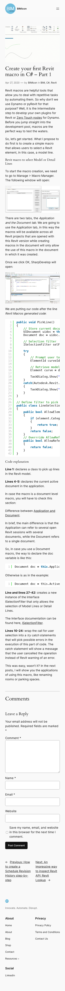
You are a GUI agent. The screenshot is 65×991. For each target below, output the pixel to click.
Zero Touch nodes (29, 117)
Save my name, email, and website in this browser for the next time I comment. (33, 832)
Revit (54, 82)
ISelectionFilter (32, 623)
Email (10, 794)
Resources (11, 958)
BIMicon (22, 8)
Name (10, 778)
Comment (13, 738)
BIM (43, 82)
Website (10, 811)
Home (8, 925)
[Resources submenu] (18, 958)
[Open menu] (58, 9)
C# (48, 82)
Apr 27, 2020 (12, 82)
